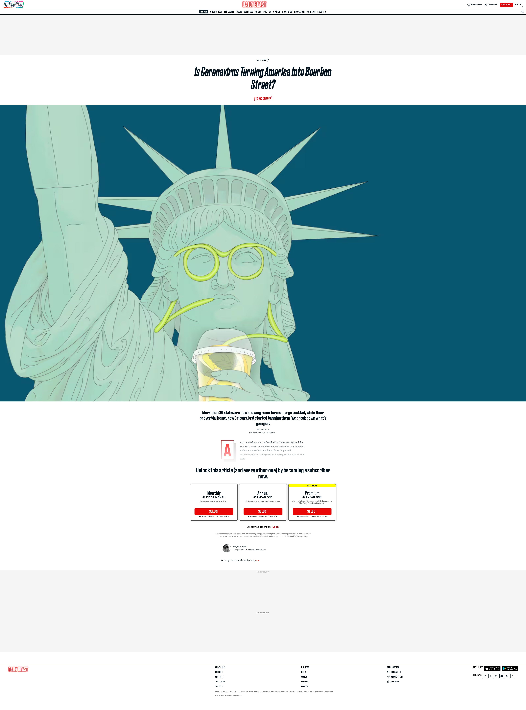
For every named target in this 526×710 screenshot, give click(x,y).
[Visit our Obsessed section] (22, 5)
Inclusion (290, 691)
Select (214, 511)
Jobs (236, 691)
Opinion (276, 12)
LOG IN (518, 5)
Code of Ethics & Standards (273, 691)
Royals (258, 12)
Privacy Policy (301, 536)
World (304, 677)
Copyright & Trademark (323, 691)
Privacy (257, 691)
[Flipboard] (512, 677)
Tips (231, 691)
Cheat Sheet (216, 12)
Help (251, 691)
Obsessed (248, 12)
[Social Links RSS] (507, 677)
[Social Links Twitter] (490, 677)
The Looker (229, 12)
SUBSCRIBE (506, 5)
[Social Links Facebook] (485, 677)
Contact (225, 691)
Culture (304, 682)
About (217, 691)
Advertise (244, 691)
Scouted (321, 12)
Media (239, 12)
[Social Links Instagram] (496, 677)
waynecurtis (239, 550)
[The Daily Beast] (254, 5)
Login (275, 527)
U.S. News (310, 12)
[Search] (522, 11)
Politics (267, 12)
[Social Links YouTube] (501, 677)
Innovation (299, 12)
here (257, 560)
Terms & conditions (303, 691)
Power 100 (287, 12)
